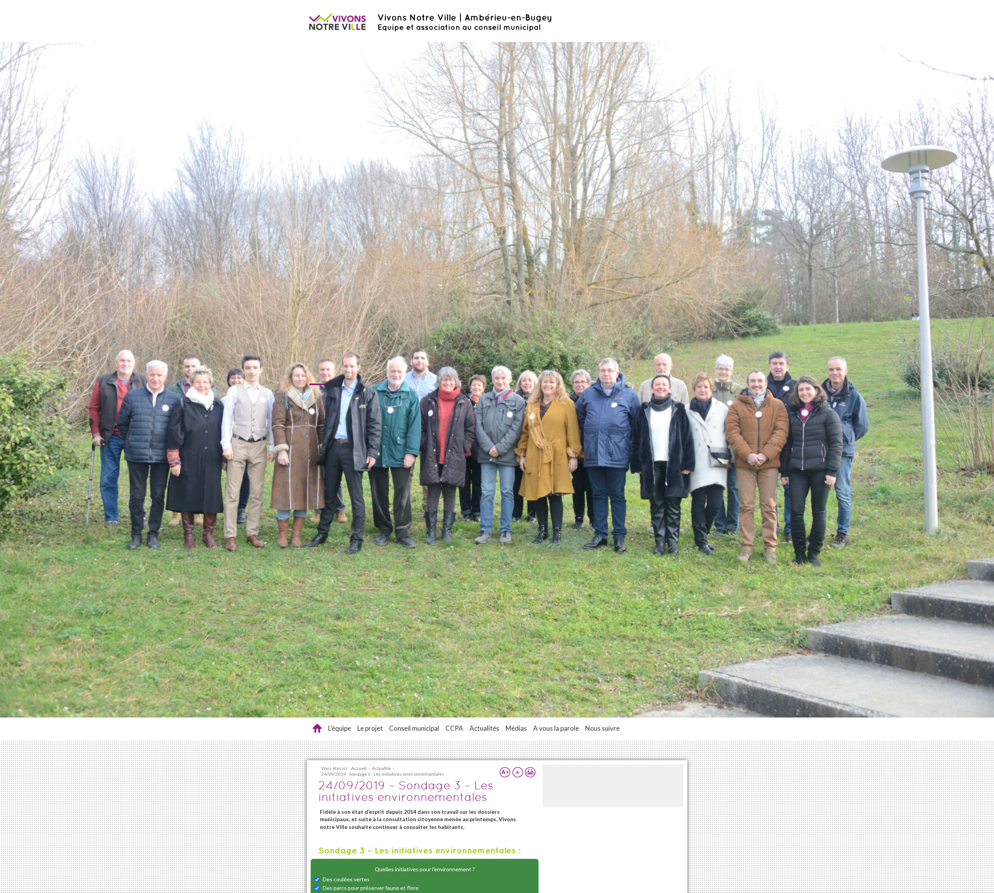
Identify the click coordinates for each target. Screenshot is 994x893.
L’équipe (339, 728)
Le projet (370, 728)
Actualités (484, 728)
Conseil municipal (414, 728)
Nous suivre (602, 728)
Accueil (317, 728)
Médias (516, 728)
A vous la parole (556, 728)
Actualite (381, 768)
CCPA (454, 728)
